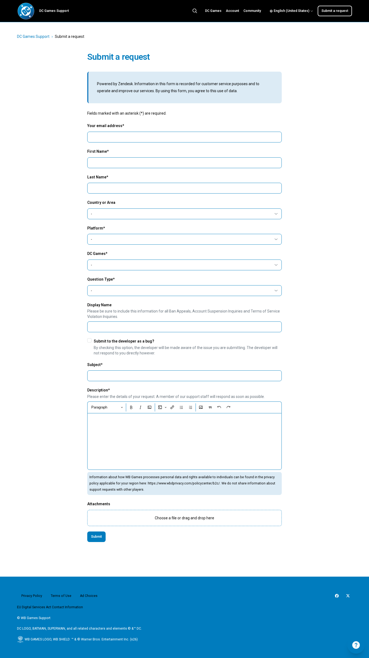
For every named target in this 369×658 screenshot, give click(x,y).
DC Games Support (33, 36)
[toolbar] (184, 407)
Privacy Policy (31, 596)
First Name (98, 151)
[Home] (26, 11)
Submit (96, 537)
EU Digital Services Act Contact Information (50, 607)
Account (232, 11)
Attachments (98, 504)
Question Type (101, 279)
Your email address (105, 126)
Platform (96, 228)
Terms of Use (61, 596)
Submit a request (334, 11)
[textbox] (184, 441)
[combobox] (184, 213)
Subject (94, 365)
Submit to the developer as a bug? (124, 341)
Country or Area (101, 202)
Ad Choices (89, 596)
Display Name (99, 305)
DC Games (213, 11)
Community (252, 11)
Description (98, 390)
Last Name (97, 177)
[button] (184, 518)
